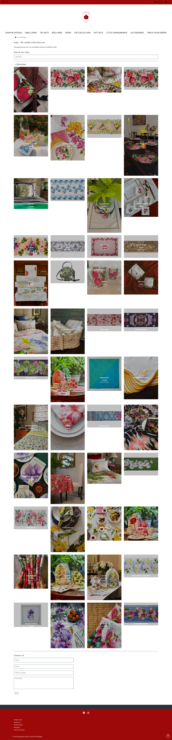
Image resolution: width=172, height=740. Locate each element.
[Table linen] (141, 523)
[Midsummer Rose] (31, 368)
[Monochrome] (104, 374)
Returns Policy (18, 725)
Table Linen (31, 33)
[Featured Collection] (141, 197)
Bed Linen (57, 33)
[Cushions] (31, 193)
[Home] (104, 277)
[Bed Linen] (104, 80)
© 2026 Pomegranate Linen (20, 736)
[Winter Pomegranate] (141, 614)
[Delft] (68, 189)
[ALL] (68, 78)
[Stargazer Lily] (31, 517)
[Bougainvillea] (68, 137)
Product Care (18, 720)
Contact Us (17, 722)
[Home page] (141, 277)
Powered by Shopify (36, 736)
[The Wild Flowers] (31, 615)
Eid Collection (82, 33)
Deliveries (17, 727)
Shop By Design (14, 33)
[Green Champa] (68, 271)
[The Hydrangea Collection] (141, 566)
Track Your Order (156, 33)
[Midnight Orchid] (141, 320)
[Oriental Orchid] (104, 416)
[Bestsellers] (141, 78)
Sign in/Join (160, 2)
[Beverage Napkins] (31, 135)
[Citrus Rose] (104, 126)
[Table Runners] (31, 572)
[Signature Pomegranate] (104, 468)
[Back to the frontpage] (16, 37)
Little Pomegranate (116, 33)
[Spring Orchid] (141, 464)
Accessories (137, 33)
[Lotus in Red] (104, 320)
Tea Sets (44, 33)
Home (68, 33)
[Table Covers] (104, 523)
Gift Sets (98, 33)
